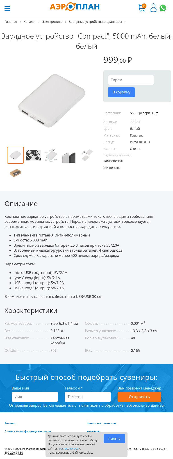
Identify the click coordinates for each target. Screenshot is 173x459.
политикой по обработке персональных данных (121, 405)
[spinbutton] (131, 80)
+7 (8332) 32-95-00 (150, 449)
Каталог (10, 423)
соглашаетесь (69, 448)
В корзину (121, 92)
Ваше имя (20, 388)
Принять (114, 438)
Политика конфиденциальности (28, 431)
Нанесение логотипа (101, 423)
